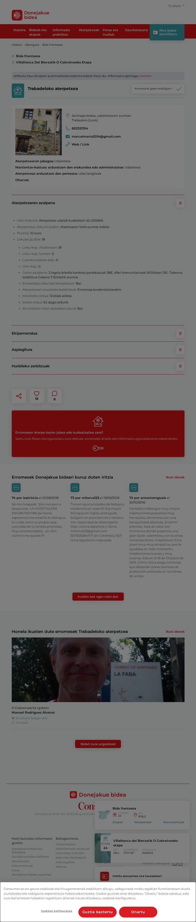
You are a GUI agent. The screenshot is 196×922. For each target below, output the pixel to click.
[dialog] (98, 902)
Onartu (138, 912)
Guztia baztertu (97, 912)
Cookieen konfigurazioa (56, 911)
